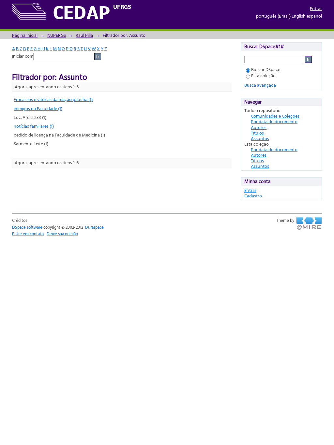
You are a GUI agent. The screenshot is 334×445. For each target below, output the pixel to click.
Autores (258, 127)
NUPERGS (56, 35)
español (314, 15)
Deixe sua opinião (62, 233)
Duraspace (94, 227)
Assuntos (260, 138)
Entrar (316, 8)
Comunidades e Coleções (275, 115)
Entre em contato (28, 233)
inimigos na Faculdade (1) (38, 108)
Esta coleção (263, 75)
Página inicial (25, 35)
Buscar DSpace (265, 69)
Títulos (257, 132)
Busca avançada (260, 84)
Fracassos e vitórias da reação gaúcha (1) (53, 99)
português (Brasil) (273, 15)
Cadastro (253, 195)
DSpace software (27, 227)
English (299, 15)
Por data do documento (274, 121)
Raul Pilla (84, 35)
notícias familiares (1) (34, 125)
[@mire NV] (309, 223)
